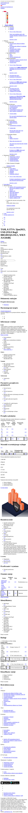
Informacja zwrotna (8, 794)
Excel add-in (13, 168)
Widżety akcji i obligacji (9, 732)
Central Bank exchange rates (16, 109)
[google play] (14, 783)
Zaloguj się (3, 7)
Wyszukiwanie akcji (14, 75)
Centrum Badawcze (14, 158)
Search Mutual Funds (15, 90)
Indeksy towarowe (14, 138)
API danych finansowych (16, 196)
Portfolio (12, 29)
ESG (11, 54)
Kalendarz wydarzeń (14, 50)
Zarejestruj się (9, 7)
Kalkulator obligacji (14, 174)
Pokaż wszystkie (4, 597)
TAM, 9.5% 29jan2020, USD (4, 582)
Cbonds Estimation (8, 697)
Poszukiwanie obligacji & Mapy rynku (13, 693)
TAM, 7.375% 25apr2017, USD (3, 587)
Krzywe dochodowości (15, 57)
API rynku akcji (13, 193)
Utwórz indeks (7, 749)
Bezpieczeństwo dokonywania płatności (13, 773)
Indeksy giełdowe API (15, 197)
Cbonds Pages (13, 62)
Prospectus (6, 304)
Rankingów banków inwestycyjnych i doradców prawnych (18, 60)
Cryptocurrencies (14, 107)
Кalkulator (6, 778)
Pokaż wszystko (4, 334)
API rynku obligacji (14, 192)
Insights (13, 166)
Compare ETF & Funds (15, 91)
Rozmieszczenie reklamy (9, 793)
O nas (5, 213)
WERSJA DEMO (11, 205)
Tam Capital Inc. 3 (8, 349)
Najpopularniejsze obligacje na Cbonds (13, 705)
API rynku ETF (13, 195)
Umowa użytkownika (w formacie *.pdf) (13, 795)
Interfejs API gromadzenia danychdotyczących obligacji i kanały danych (18, 188)
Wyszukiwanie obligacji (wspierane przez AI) (14, 694)
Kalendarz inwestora (14, 51)
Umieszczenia (7, 719)
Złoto (11, 137)
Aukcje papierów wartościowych (11, 722)
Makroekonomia (13, 122)
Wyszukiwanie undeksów (16, 105)
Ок (1, 810)
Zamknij (3, 8)
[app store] (5, 783)
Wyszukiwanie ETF (14, 88)
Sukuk (11, 55)
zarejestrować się (8, 811)
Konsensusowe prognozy (16, 125)
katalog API (12, 191)
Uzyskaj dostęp (4, 487)
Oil (10, 135)
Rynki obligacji (13, 121)
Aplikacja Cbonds (14, 170)
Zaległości (6, 718)
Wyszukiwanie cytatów (15, 49)
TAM (5, 338)
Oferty (5, 721)
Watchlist (12, 27)
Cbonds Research (14, 159)
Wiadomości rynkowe (15, 156)
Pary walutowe (13, 108)
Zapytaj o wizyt (10, 212)
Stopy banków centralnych (16, 111)
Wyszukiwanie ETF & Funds (10, 757)
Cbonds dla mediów (14, 160)
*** (1, 254)
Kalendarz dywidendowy (16, 77)
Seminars (9, 166)
